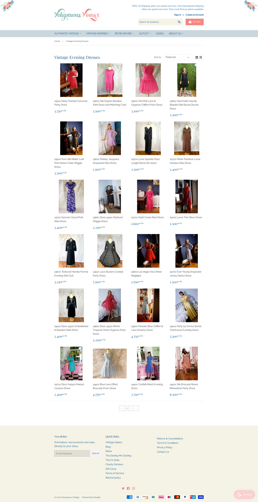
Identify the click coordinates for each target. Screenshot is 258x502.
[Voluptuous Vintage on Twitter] (123, 488)
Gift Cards (111, 468)
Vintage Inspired (97, 33)
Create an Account (195, 15)
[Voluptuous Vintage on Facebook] (128, 488)
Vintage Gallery (114, 442)
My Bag (196, 22)
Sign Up (95, 453)
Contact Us (163, 451)
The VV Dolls (112, 460)
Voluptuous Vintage (70, 497)
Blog (108, 446)
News (109, 451)
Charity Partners (114, 464)
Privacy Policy (164, 447)
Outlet (144, 33)
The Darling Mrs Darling (118, 455)
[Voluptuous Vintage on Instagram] (133, 488)
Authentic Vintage (66, 33)
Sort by (157, 57)
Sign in (177, 15)
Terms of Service (115, 473)
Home (57, 41)
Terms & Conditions (167, 443)
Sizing (160, 33)
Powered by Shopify (91, 497)
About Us (175, 33)
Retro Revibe (123, 33)
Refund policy (113, 477)
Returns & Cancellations (170, 438)
